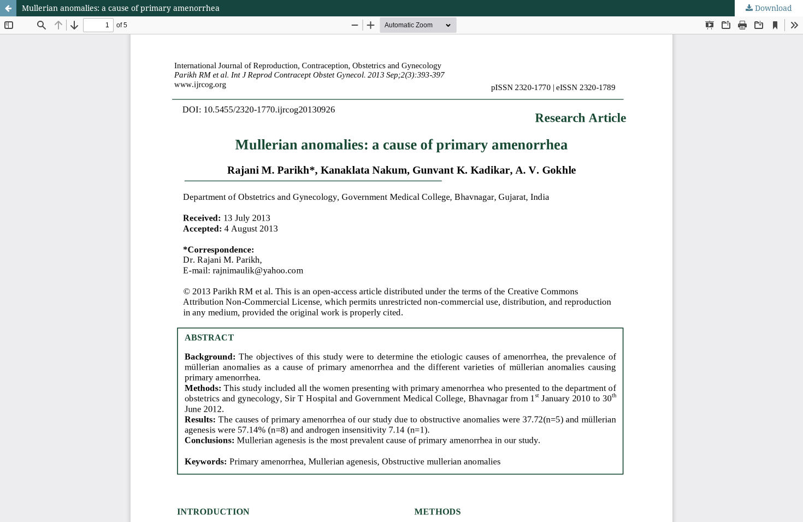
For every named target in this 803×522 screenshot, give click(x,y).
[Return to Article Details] (8, 8)
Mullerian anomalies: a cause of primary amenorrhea (121, 8)
